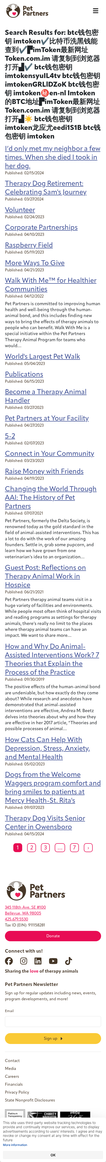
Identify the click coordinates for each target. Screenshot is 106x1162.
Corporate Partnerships (41, 227)
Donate (53, 936)
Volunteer (20, 210)
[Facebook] (9, 961)
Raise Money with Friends (44, 471)
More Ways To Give (35, 263)
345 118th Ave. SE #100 (25, 908)
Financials (14, 1085)
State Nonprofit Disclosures (30, 1100)
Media (10, 1069)
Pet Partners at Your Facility (47, 418)
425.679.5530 (16, 920)
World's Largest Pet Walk (42, 357)
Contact (12, 1061)
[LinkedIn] (38, 961)
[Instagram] (23, 961)
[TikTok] (68, 961)
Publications (24, 374)
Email (9, 1011)
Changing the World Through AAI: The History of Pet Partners (51, 498)
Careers (12, 1077)
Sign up (51, 1039)
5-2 (10, 436)
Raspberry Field (29, 245)
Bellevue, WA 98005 (23, 914)
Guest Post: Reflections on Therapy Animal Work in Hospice (45, 577)
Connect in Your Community (49, 454)
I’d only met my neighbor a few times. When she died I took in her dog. (52, 158)
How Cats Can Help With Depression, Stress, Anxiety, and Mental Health (47, 749)
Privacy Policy (17, 1093)
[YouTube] (53, 961)
